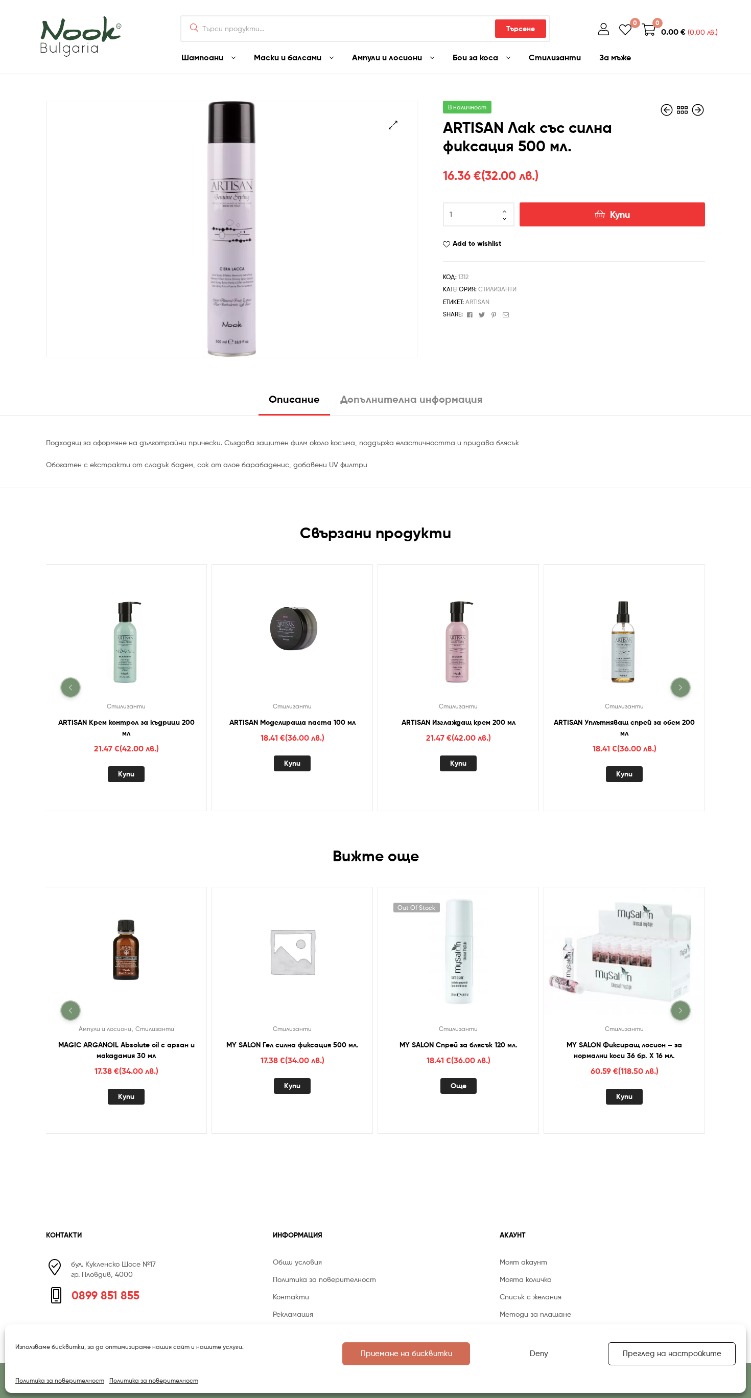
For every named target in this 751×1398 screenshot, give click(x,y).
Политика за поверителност (59, 1380)
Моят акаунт (523, 1261)
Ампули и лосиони (105, 1029)
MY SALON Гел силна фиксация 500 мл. (292, 1044)
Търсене (520, 28)
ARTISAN (477, 302)
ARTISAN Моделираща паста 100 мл (292, 721)
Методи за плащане (535, 1314)
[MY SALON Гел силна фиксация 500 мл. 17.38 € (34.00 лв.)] (698, 110)
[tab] (294, 403)
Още (458, 1085)
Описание (294, 399)
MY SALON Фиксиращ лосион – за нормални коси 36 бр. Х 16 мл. (624, 1050)
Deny (539, 1353)
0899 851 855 (105, 1295)
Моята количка (526, 1279)
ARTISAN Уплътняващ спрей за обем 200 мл (624, 727)
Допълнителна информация (411, 399)
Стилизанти (497, 289)
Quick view (138, 635)
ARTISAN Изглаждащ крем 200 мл (458, 721)
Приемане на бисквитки (406, 1353)
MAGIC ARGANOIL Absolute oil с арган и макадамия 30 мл (126, 1050)
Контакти (291, 1296)
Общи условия (297, 1261)
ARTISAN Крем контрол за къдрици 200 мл (126, 727)
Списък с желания (530, 1296)
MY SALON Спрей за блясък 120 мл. (459, 1044)
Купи (620, 214)
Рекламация (293, 1314)
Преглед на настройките (672, 1353)
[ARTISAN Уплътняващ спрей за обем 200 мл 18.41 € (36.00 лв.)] (668, 110)
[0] (625, 29)
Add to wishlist (477, 243)
